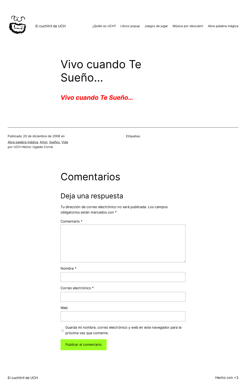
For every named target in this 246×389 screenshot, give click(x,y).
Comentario (71, 221)
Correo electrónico (77, 288)
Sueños (54, 142)
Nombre (68, 268)
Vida (65, 142)
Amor (43, 142)
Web (64, 308)
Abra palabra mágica (23, 142)
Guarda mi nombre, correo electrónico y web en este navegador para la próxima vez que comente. (123, 330)
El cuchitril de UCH (50, 26)
